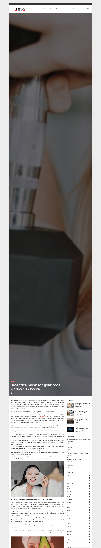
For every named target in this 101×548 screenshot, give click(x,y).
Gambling (69, 499)
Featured (69, 491)
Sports (68, 529)
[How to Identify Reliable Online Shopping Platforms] (70, 413)
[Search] (88, 9)
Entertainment (70, 483)
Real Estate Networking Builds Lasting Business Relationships (82, 405)
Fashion (69, 488)
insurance (69, 510)
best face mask (42, 417)
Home (68, 507)
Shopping (69, 526)
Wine (68, 542)
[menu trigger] (13, 9)
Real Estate (69, 523)
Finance (69, 494)
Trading (69, 534)
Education (69, 480)
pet (68, 521)
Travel (68, 537)
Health (12, 381)
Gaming (69, 502)
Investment (69, 513)
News (68, 518)
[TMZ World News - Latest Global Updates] (20, 9)
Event (68, 486)
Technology (69, 531)
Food (68, 496)
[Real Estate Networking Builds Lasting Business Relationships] (70, 405)
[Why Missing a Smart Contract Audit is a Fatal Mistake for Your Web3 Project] (70, 429)
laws (68, 515)
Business (69, 478)
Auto (68, 475)
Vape (68, 539)
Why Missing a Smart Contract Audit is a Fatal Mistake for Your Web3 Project (82, 428)
